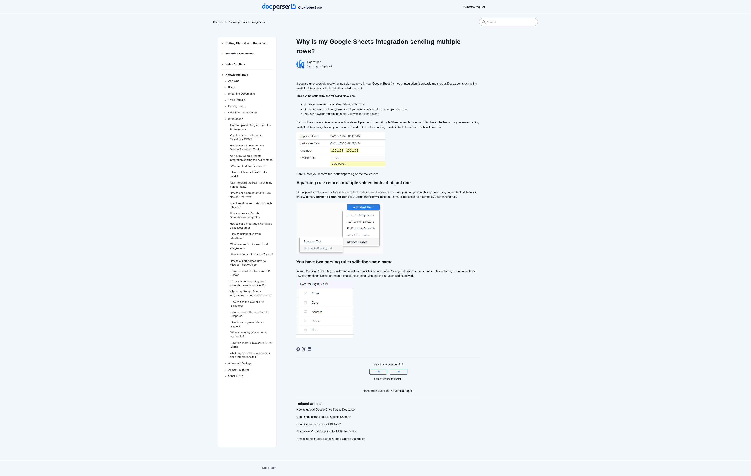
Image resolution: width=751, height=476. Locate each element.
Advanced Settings (239, 363)
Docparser (219, 22)
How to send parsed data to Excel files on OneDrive (250, 194)
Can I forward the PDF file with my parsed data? (251, 184)
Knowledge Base (238, 22)
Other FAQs (235, 375)
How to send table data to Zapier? (252, 254)
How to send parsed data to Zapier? (248, 324)
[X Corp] (304, 349)
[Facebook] (298, 349)
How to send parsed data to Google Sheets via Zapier (247, 147)
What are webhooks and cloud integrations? (249, 246)
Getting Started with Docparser (246, 43)
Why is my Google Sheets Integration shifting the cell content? (251, 157)
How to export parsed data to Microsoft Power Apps (248, 262)
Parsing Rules (236, 106)
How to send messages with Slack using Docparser (251, 225)
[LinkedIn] (309, 349)
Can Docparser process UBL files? (318, 424)
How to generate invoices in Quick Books (251, 344)
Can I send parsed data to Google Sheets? (251, 205)
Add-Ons (233, 80)
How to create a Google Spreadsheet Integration (245, 215)
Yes (378, 371)
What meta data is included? (248, 166)
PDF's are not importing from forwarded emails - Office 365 (248, 283)
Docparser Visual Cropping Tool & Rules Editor (326, 431)
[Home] (292, 7)
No (398, 371)
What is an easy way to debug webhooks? (249, 334)
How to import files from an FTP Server (250, 273)
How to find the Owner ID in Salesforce (248, 303)
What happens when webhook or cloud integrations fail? (250, 355)
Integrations (258, 22)
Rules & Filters (235, 64)
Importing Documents (239, 53)
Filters (232, 87)
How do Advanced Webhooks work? (249, 174)
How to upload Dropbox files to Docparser (249, 314)
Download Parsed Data (242, 112)
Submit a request (474, 6)
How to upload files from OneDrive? (246, 235)
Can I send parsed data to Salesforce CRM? (246, 137)
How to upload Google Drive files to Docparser (250, 127)
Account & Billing (238, 369)
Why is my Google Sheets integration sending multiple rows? (251, 293)
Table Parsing (236, 99)
